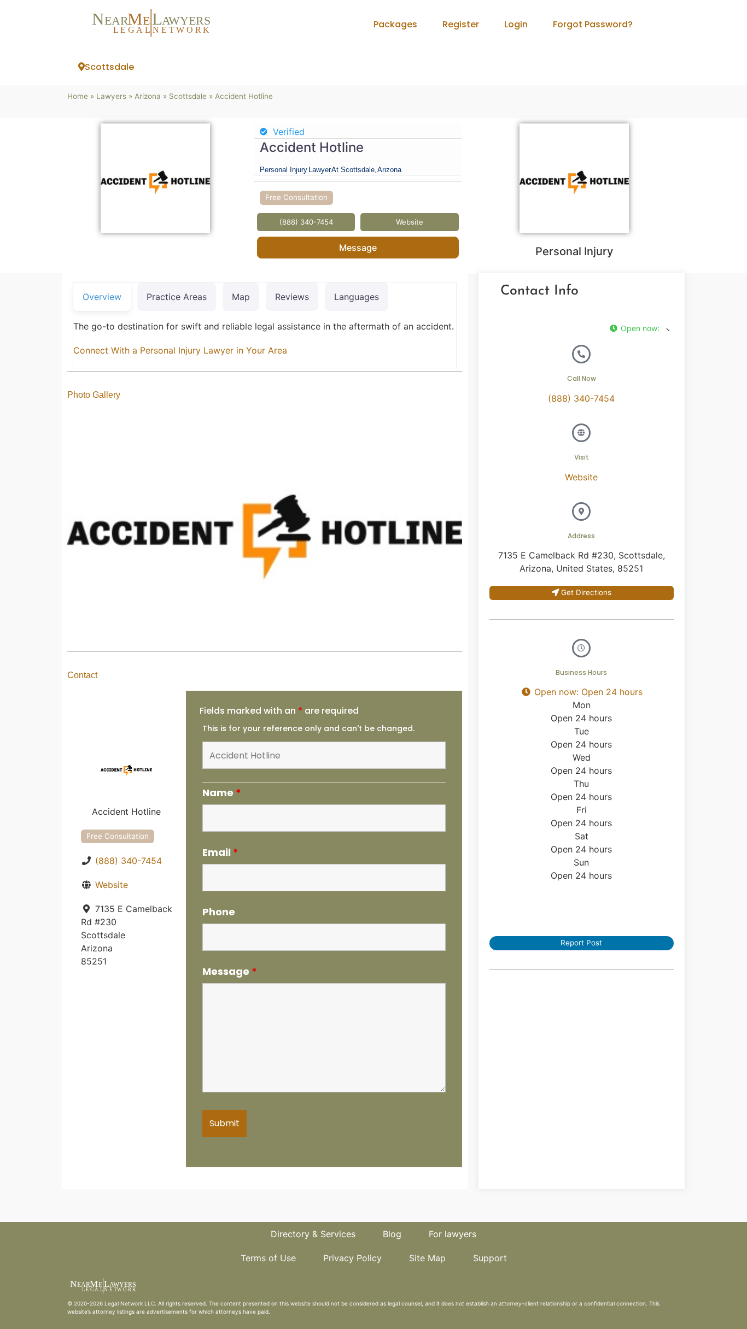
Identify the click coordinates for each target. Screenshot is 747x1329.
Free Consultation (296, 197)
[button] (639, 328)
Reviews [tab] (292, 296)
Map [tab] (241, 296)
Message (358, 247)
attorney (103, 1311)
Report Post (581, 942)
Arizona (148, 96)
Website (111, 884)
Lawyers (111, 96)
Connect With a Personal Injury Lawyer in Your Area (180, 350)
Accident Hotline (312, 147)
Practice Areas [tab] (177, 296)
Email (220, 852)
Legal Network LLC (129, 1303)
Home (77, 96)
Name (221, 792)
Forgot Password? (593, 24)
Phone (218, 912)
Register (460, 24)
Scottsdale (109, 67)
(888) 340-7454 (128, 860)
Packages (395, 24)
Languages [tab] (356, 296)
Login (516, 24)
